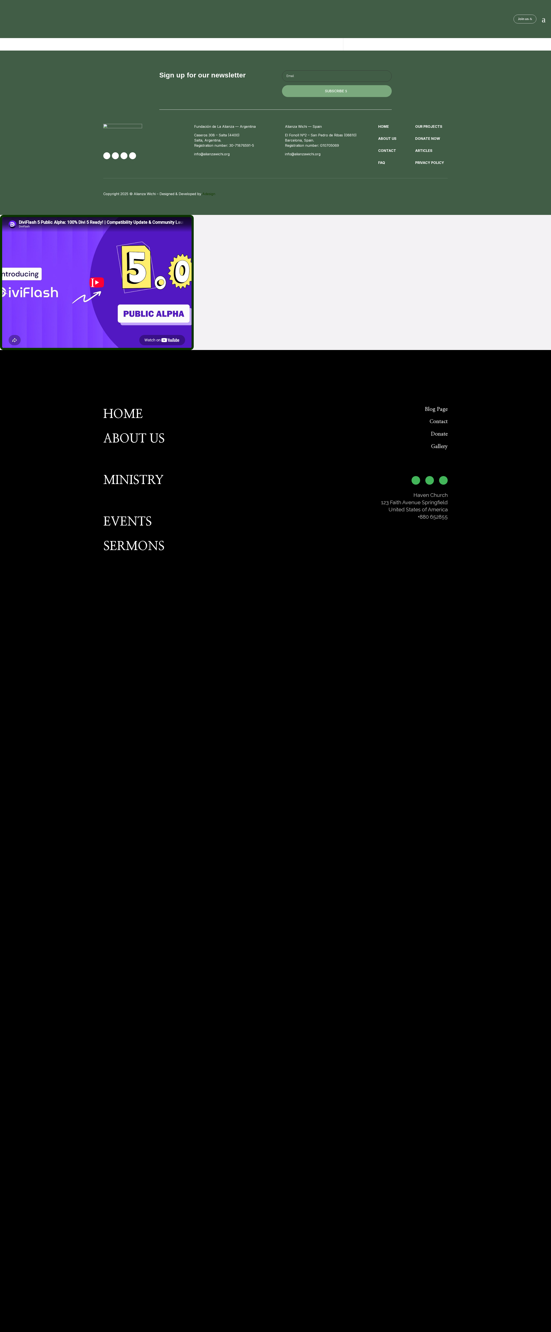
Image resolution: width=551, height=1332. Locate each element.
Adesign (208, 194)
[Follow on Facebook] (124, 155)
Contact (387, 150)
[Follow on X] (443, 480)
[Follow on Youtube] (132, 155)
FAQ (381, 162)
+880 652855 (433, 517)
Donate (439, 434)
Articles (423, 150)
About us (387, 138)
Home (383, 126)
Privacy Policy (429, 162)
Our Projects (428, 126)
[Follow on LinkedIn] (115, 155)
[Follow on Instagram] (106, 155)
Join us (523, 19)
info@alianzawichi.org (212, 154)
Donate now (427, 138)
